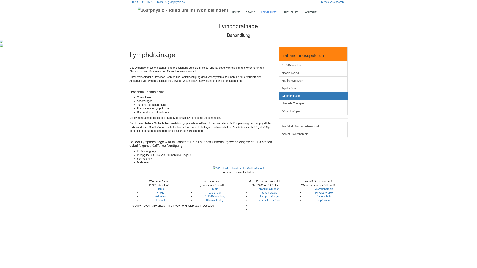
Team (215, 189)
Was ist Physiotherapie (295, 134)
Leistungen (269, 12)
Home (236, 12)
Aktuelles (291, 12)
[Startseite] (238, 168)
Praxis (250, 12)
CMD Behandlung (292, 65)
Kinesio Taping (290, 73)
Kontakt (310, 12)
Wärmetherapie (291, 111)
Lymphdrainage (291, 96)
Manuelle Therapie (293, 103)
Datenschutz (324, 196)
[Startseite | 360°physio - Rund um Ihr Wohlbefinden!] (183, 10)
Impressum (324, 200)
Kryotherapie (289, 88)
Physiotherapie (324, 192)
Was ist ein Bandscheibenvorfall (300, 126)
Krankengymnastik (292, 80)
